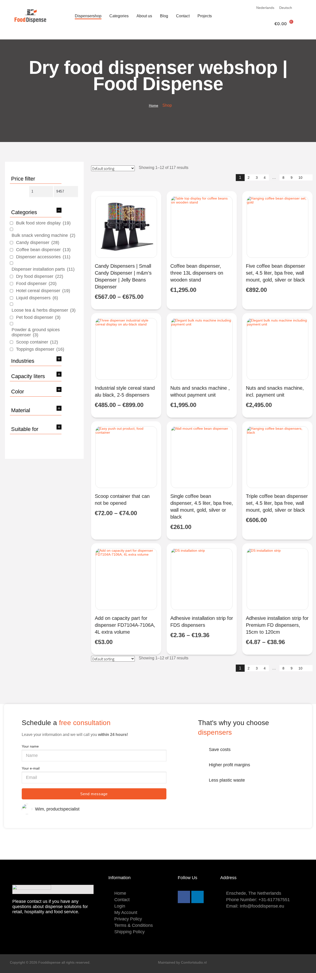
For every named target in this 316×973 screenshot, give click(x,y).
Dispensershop (88, 16)
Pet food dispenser (38, 317)
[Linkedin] (197, 897)
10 (300, 178)
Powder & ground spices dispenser (36, 332)
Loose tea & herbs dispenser (44, 310)
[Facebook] (184, 897)
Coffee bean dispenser (43, 249)
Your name (30, 746)
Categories (119, 16)
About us (144, 16)
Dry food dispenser (39, 276)
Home (153, 105)
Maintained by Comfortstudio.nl (182, 962)
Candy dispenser (37, 242)
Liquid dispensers (37, 297)
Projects (205, 16)
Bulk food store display (43, 223)
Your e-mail (31, 768)
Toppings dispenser (40, 349)
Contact (183, 16)
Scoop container (37, 342)
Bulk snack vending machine (43, 235)
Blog (164, 16)
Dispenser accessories (43, 256)
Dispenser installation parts (43, 269)
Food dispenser (36, 283)
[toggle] (59, 210)
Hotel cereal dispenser (43, 290)
